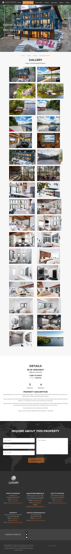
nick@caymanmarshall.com (35, 506)
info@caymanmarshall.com (14, 503)
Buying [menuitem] (61, 2)
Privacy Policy (52, 545)
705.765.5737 (36, 502)
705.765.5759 (59, 499)
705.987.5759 (37, 500)
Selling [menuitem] (67, 2)
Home (23, 55)
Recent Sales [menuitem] (38, 2)
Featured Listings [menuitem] (28, 2)
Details (35, 55)
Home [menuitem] (19, 2)
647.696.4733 (15, 518)
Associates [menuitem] (54, 2)
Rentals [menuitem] (47, 2)
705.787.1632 (14, 501)
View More (11, 35)
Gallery (29, 55)
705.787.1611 (15, 499)
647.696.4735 (14, 520)
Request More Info (44, 55)
